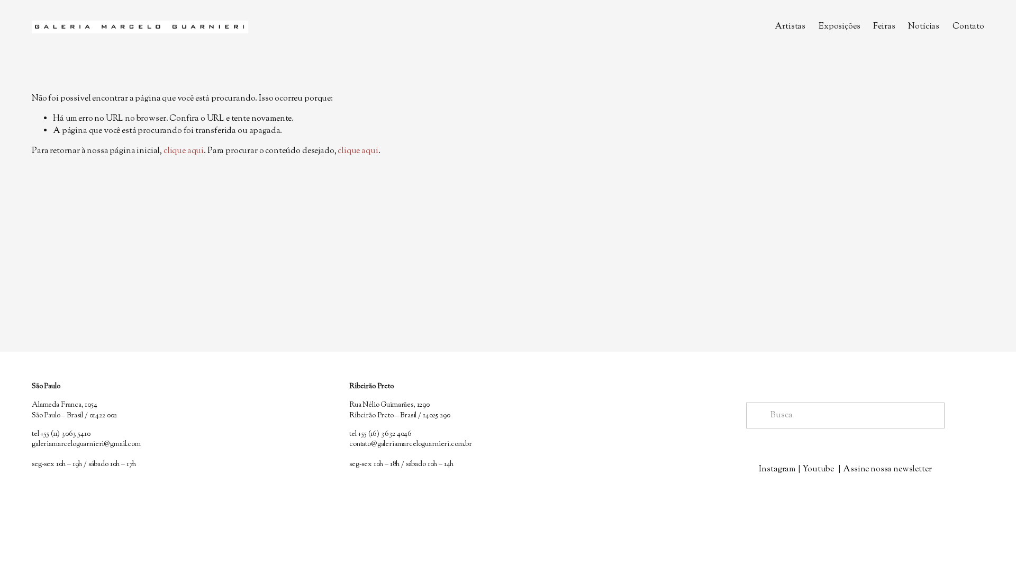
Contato (968, 27)
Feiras (884, 27)
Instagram (777, 470)
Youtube (818, 470)
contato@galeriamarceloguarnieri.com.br (410, 445)
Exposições (839, 27)
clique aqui (184, 151)
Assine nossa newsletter (887, 470)
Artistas (790, 27)
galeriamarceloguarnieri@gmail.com (86, 445)
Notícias (923, 27)
